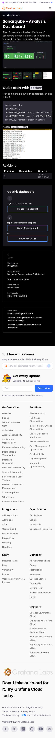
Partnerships (36, 570)
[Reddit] (49, 729)
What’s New (8, 497)
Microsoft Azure (10, 533)
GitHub (33, 520)
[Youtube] (40, 729)
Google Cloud (9, 529)
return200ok (13, 287)
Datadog (6, 542)
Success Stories (38, 579)
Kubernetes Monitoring (13, 447)
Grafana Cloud (28, 689)
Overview (7, 413)
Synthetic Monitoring (12, 472)
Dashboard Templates (41, 529)
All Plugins (7, 520)
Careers (34, 565)
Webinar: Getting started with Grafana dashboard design (24, 319)
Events (5, 574)
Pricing (5, 418)
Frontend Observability (13, 467)
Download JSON (27, 238)
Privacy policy (36, 395)
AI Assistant (8, 430)
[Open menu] (50, 8)
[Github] (32, 729)
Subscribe (44, 388)
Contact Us (35, 583)
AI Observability (38, 413)
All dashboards (13, 15)
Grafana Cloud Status (13, 501)
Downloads (35, 524)
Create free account (27, 209)
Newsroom (35, 574)
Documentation (10, 561)
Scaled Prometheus (39, 441)
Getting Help (36, 588)
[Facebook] (5, 729)
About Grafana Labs (40, 561)
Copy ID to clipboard (27, 228)
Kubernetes (8, 538)
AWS (4, 524)
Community (7, 570)
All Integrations (10, 515)
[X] (14, 729)
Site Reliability (37, 454)
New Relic (7, 547)
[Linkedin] (23, 729)
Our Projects (36, 515)
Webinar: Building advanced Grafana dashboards (24, 326)
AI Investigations (10, 492)
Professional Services (40, 592)
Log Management (38, 458)
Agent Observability (12, 435)
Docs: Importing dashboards (20, 313)
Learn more (45, 2)
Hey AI (33, 597)
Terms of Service (30, 2)
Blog (4, 565)
